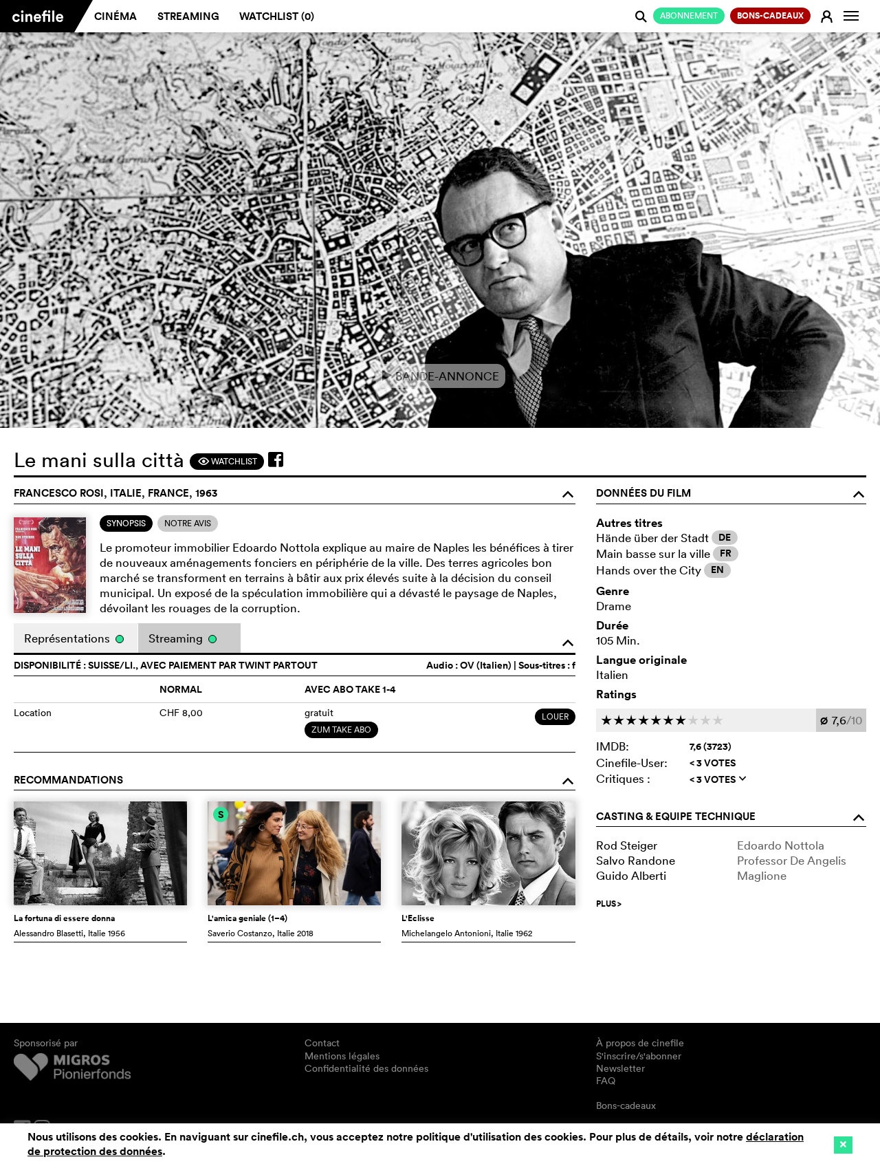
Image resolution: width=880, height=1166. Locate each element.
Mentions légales (342, 1056)
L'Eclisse (418, 918)
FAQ (605, 1081)
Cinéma (115, 16)
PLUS (609, 904)
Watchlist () (276, 16)
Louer (555, 716)
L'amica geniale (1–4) (247, 918)
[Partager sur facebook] (275, 459)
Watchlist (227, 461)
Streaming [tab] (177, 638)
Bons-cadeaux (626, 1105)
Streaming (188, 16)
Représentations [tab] (68, 638)
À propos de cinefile (640, 1043)
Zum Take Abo (341, 729)
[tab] (126, 523)
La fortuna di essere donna (64, 918)
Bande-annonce (440, 376)
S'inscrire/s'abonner (638, 1056)
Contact (322, 1043)
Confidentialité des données (366, 1068)
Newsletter (620, 1068)
